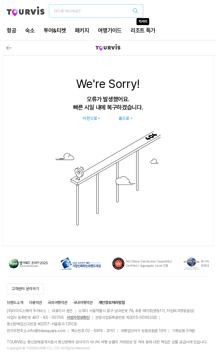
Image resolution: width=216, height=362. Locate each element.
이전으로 (90, 118)
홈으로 (124, 118)
